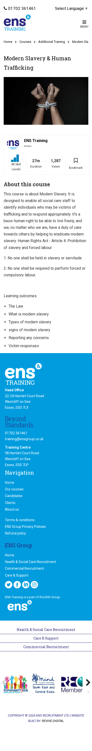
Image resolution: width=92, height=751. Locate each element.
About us (12, 509)
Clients (10, 503)
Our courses (14, 489)
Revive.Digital (53, 721)
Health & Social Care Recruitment (30, 562)
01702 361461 (22, 8)
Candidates (14, 496)
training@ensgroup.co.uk (24, 439)
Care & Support (16, 575)
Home (8, 42)
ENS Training (36, 140)
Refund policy (15, 533)
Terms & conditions (20, 520)
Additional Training (51, 42)
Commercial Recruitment (24, 568)
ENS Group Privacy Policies (25, 527)
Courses (25, 42)
